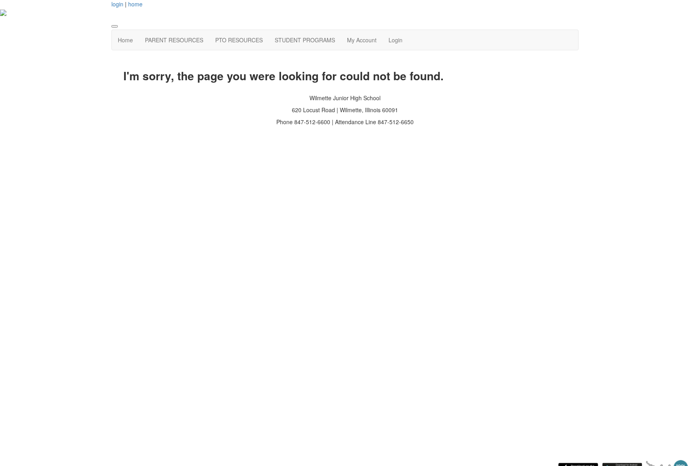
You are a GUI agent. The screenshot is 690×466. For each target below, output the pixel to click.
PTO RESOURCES (239, 40)
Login (395, 40)
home (135, 4)
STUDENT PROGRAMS (305, 40)
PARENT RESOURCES (174, 40)
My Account (362, 40)
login (117, 4)
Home (125, 40)
